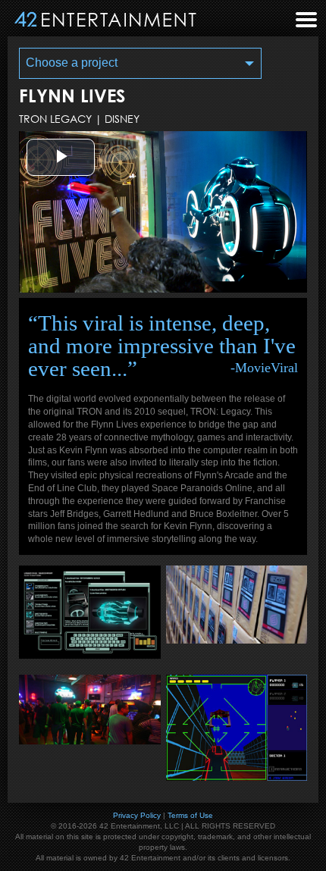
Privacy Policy (137, 815)
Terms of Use (190, 815)
